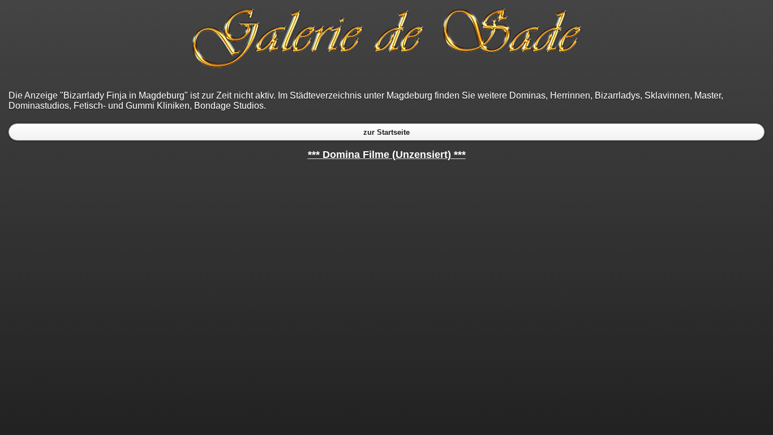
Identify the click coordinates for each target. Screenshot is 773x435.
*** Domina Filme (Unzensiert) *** (387, 154)
